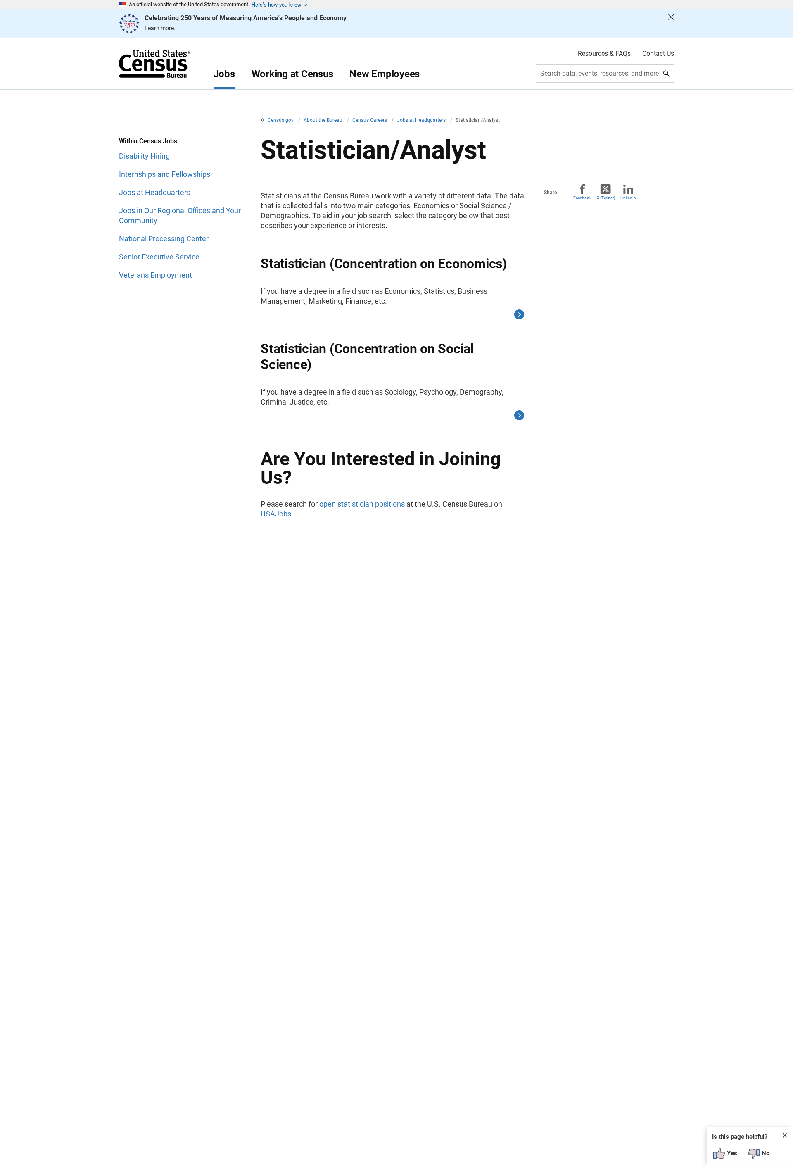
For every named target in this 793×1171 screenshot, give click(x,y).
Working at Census (292, 74)
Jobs (224, 74)
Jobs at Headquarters (422, 120)
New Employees (384, 74)
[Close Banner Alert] (671, 23)
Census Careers (370, 120)
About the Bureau (324, 120)
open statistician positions (362, 504)
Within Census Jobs (148, 141)
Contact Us (658, 53)
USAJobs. (277, 513)
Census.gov (281, 120)
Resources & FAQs (604, 53)
